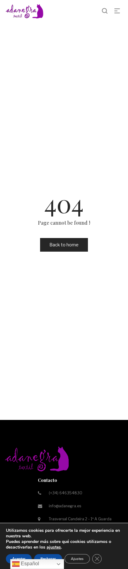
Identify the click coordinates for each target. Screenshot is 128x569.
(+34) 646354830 (65, 493)
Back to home (64, 244)
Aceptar (18, 558)
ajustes (54, 547)
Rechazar (48, 558)
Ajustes (77, 558)
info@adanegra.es (65, 506)
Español (29, 563)
